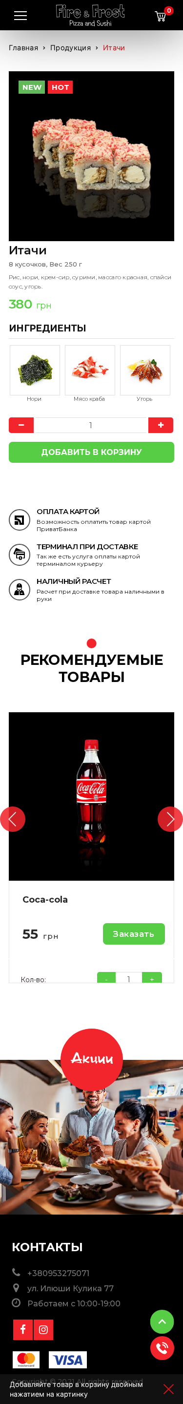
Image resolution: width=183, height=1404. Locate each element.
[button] (12, 819)
